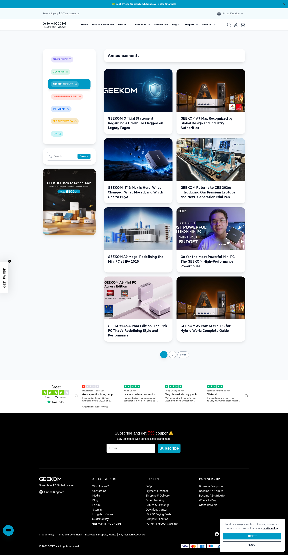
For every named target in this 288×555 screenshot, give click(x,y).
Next (183, 354)
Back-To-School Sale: (144, 4)
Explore (206, 25)
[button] (4, 277)
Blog (174, 25)
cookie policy (270, 528)
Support (189, 25)
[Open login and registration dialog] (235, 24)
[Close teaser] (9, 261)
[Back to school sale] (69, 202)
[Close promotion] (284, 4)
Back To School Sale (103, 25)
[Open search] (229, 24)
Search (84, 156)
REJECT (252, 544)
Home (84, 25)
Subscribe (169, 448)
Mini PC (122, 25)
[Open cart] (242, 24)
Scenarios (140, 25)
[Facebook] (217, 534)
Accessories (161, 25)
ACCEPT (252, 536)
